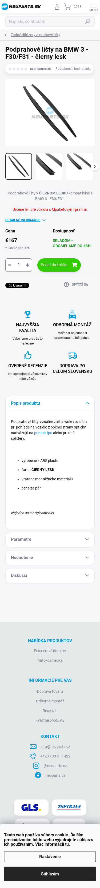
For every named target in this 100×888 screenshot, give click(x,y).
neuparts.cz (55, 775)
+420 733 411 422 (55, 756)
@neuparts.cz (55, 766)
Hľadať (88, 21)
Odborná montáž (50, 701)
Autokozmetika (50, 660)
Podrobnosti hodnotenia (73, 69)
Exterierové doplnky (50, 651)
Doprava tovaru (50, 691)
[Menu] (93, 6)
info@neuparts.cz (55, 746)
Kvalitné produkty (50, 720)
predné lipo (43, 433)
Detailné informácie (22, 220)
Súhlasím (50, 873)
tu (67, 844)
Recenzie (50, 711)
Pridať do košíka (54, 265)
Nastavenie (50, 856)
